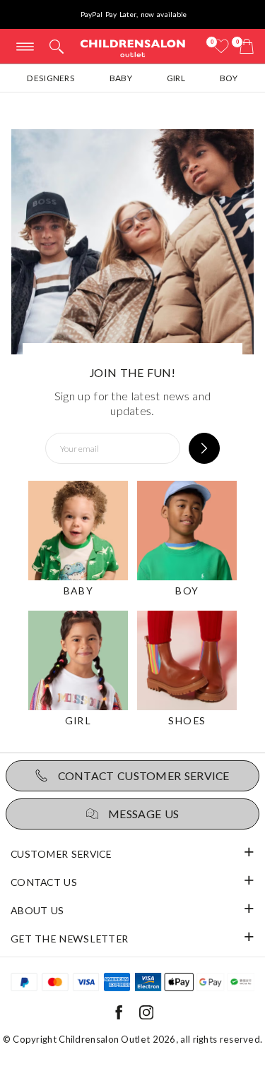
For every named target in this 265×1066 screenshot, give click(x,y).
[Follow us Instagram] (146, 1016)
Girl (176, 78)
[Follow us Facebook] (119, 1016)
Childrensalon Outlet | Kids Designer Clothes (133, 47)
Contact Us (44, 882)
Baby (121, 78)
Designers (51, 78)
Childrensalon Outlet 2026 (117, 1039)
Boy (229, 78)
